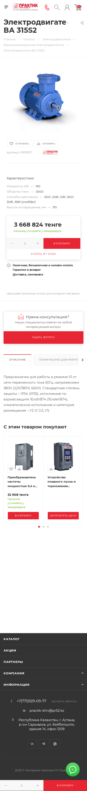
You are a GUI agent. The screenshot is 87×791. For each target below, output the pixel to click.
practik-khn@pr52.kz (46, 710)
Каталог (12, 639)
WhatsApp (55, 744)
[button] (39, 526)
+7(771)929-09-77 (31, 701)
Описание (17, 359)
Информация (17, 684)
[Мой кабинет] (67, 7)
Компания (14, 673)
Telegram (43, 744)
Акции (10, 650)
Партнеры (13, 662)
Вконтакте (32, 744)
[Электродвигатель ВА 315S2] (43, 98)
